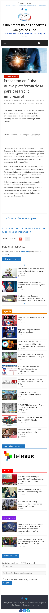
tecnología (38, 103)
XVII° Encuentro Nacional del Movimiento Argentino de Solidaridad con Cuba (28, 369)
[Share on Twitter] (24, 612)
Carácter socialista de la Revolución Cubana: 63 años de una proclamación (23, 230)
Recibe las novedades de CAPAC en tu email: (18, 563)
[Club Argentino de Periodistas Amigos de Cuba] (24, 14)
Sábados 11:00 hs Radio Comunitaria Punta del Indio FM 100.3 (29, 394)
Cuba (18, 101)
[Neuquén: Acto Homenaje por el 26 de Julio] (9, 316)
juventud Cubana (15, 103)
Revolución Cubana (28, 103)
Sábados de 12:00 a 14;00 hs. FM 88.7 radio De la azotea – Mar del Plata (30, 381)
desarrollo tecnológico (28, 101)
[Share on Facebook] (21, 612)
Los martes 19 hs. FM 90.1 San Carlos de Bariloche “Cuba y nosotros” (29, 432)
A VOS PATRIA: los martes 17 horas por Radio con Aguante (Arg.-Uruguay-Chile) (31, 407)
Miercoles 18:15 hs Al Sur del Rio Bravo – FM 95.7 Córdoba (30, 419)
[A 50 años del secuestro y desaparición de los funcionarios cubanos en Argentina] (9, 500)
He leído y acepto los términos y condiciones (20, 579)
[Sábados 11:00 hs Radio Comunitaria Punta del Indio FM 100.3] (9, 391)
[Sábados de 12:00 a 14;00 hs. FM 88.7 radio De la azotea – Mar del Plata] (9, 378)
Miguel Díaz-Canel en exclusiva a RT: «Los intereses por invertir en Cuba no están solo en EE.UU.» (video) (31, 541)
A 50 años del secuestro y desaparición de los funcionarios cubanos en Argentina (30, 503)
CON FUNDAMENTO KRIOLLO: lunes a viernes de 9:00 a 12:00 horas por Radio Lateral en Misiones (31, 344)
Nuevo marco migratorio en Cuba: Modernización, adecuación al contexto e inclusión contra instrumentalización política (30, 527)
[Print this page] (28, 612)
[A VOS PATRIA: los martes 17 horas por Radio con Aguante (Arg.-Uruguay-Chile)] (9, 404)
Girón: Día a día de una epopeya (19, 218)
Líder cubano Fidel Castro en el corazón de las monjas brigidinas (30, 490)
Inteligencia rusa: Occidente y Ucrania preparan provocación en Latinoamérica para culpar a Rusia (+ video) (31, 299)
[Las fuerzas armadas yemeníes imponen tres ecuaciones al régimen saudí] (9, 282)
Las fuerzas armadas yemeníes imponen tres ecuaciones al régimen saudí (31, 284)
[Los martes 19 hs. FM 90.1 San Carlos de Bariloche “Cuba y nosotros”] (9, 429)
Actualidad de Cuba (11, 76)
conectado (25, 251)
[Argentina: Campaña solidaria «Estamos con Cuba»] (9, 329)
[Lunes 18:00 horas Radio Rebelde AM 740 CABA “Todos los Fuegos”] (9, 353)
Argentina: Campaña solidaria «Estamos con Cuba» (29, 331)
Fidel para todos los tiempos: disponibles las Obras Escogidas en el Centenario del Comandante (31, 479)
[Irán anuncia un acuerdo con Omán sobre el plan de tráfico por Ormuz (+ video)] (9, 269)
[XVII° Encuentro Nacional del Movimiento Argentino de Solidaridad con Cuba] (9, 366)
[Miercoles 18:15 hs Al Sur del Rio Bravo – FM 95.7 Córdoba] (9, 417)
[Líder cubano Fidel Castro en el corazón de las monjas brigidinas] (9, 488)
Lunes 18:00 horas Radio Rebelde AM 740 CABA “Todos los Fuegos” (31, 355)
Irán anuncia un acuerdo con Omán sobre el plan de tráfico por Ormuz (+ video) (31, 271)
